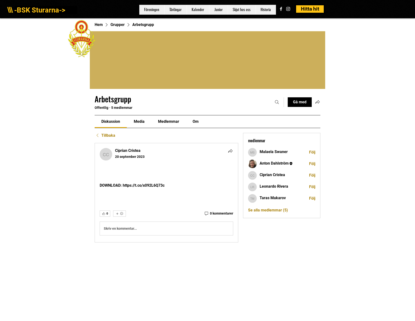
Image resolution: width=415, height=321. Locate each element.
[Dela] (230, 151)
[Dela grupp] (317, 102)
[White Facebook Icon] (281, 9)
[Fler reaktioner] (119, 213)
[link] (110, 121)
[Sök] (277, 102)
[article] (166, 192)
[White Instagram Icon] (288, 9)
